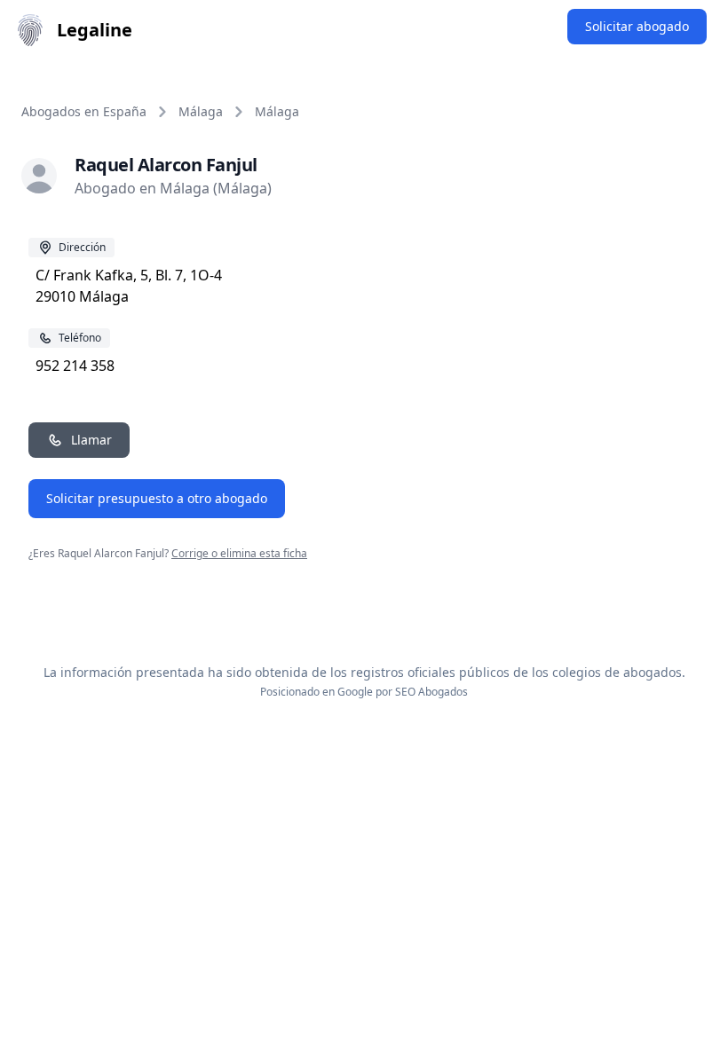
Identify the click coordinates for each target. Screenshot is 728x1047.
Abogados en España (83, 111)
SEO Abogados (431, 691)
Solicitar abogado (637, 26)
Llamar (91, 439)
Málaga (200, 111)
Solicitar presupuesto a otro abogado (156, 498)
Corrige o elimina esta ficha (239, 553)
